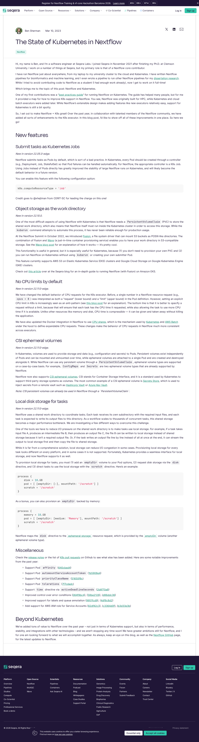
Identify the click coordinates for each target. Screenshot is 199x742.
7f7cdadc (67, 583)
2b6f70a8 (103, 589)
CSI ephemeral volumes (63, 376)
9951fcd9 (91, 600)
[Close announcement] (197, 3)
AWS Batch (171, 321)
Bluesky (169, 687)
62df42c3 (94, 605)
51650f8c (77, 578)
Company (95, 10)
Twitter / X (170, 691)
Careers (146, 687)
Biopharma (101, 699)
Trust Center (148, 699)
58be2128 (94, 595)
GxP (98, 715)
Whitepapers (78, 695)
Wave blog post (45, 244)
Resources (63, 10)
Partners (123, 691)
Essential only (134, 733)
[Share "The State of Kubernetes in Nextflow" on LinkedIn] (174, 29)
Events (122, 684)
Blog (75, 691)
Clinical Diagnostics (105, 703)
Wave (51, 240)
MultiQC (30, 687)
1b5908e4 (94, 573)
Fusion (86, 236)
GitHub (169, 695)
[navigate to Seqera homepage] (11, 10)
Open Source (45, 10)
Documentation (80, 684)
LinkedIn (169, 684)
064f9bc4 (78, 595)
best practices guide (71, 94)
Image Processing (104, 687)
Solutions (79, 10)
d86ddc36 (109, 595)
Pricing (7, 703)
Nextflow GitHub (163, 635)
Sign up (189, 667)
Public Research (103, 707)
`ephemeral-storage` (79, 535)
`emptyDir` (150, 535)
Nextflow (21, 52)
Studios (7, 691)
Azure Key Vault (98, 385)
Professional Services (13, 707)
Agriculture (101, 711)
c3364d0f (109, 605)
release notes (36, 557)
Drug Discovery (103, 695)
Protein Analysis (103, 691)
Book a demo (9, 711)
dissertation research (166, 78)
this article (34, 271)
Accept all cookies (155, 733)
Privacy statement (180, 728)
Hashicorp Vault (75, 385)
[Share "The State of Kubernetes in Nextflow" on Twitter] (167, 29)
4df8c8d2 (106, 600)
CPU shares (99, 321)
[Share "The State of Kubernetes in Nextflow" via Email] (181, 29)
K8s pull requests (70, 557)
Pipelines (132, 10)
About (145, 684)
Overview (8, 684)
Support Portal (79, 703)
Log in (178, 10)
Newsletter (147, 691)
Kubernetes (152, 321)
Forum (122, 687)
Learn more (119, 3)
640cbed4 (64, 567)
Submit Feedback (127, 695)
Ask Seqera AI (56, 691)
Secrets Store (151, 380)
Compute (8, 695)
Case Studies (79, 699)
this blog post (94, 303)
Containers (148, 10)
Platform (28, 10)
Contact (146, 695)
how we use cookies (63, 734)
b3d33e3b (124, 605)
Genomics (100, 684)
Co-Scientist (114, 10)
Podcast (76, 687)
